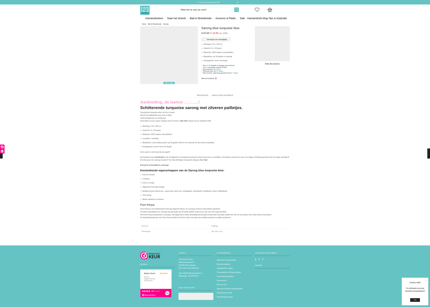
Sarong (165, 24)
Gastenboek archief (224, 293)
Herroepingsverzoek (225, 297)
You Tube (203, 160)
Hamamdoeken (154, 18)
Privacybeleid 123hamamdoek (229, 272)
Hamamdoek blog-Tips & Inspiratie (267, 18)
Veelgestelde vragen (225, 268)
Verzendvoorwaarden (225, 276)
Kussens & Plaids (226, 18)
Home (144, 24)
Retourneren (222, 280)
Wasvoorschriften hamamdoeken (230, 289)
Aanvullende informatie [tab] (222, 95)
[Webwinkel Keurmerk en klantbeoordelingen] (150, 255)
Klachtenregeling (223, 264)
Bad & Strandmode (201, 18)
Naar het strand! (176, 18)
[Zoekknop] (236, 10)
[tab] (202, 95)
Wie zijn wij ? (222, 285)
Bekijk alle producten (272, 63)
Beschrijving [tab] (202, 95)
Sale (242, 18)
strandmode (159, 157)
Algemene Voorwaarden (226, 260)
